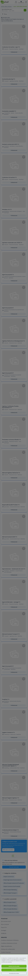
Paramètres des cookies (14, 973)
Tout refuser (14, 969)
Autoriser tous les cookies (14, 966)
